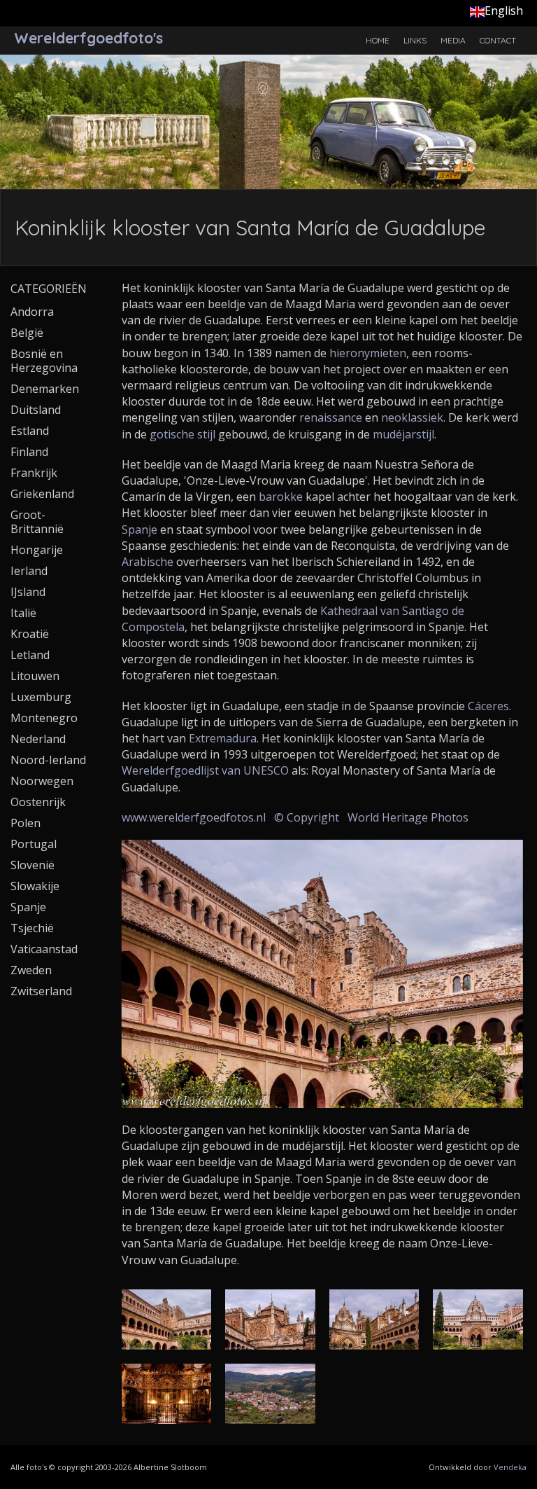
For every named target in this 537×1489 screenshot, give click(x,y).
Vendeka (510, 1467)
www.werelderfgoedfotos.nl (194, 817)
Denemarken (44, 388)
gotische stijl (182, 434)
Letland (30, 655)
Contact (498, 40)
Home (377, 40)
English (504, 10)
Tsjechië (32, 928)
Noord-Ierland (48, 760)
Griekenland (42, 493)
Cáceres (488, 706)
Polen (25, 823)
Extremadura (223, 738)
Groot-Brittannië (37, 521)
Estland (29, 430)
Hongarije (36, 549)
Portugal (33, 844)
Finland (29, 451)
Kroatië (29, 634)
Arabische (147, 561)
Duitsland (35, 409)
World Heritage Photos (408, 817)
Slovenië (32, 865)
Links (415, 40)
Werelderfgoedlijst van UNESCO (205, 770)
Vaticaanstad (44, 949)
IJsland (27, 592)
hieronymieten (367, 353)
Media (453, 40)
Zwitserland (41, 991)
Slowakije (34, 886)
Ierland (29, 571)
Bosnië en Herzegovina (44, 360)
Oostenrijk (38, 802)
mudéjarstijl (403, 434)
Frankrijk (33, 472)
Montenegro (44, 718)
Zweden (31, 970)
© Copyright (306, 817)
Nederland (38, 739)
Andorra (32, 311)
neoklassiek (412, 417)
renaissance (330, 417)
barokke (281, 496)
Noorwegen (41, 781)
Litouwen (34, 676)
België (26, 332)
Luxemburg (40, 697)
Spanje (139, 529)
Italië (23, 613)
